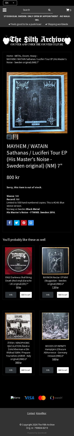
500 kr (55, 359)
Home (10, 55)
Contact (31, 413)
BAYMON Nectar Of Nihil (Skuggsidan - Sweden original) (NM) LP (55, 280)
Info (10, 294)
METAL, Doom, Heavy (25, 55)
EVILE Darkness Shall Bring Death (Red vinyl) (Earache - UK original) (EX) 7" (18, 280)
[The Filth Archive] (37, 39)
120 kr (55, 287)
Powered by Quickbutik (37, 433)
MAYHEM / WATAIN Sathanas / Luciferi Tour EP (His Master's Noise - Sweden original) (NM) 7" (36, 61)
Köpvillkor (41, 413)
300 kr (18, 362)
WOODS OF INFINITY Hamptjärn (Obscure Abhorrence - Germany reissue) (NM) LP (55, 351)
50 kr (18, 287)
